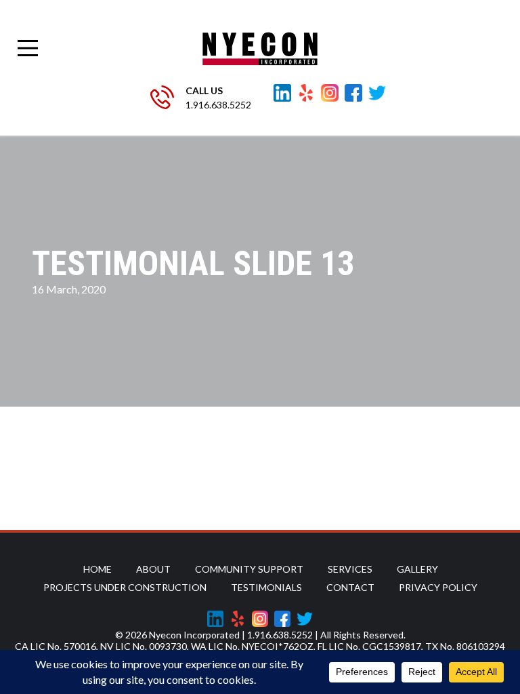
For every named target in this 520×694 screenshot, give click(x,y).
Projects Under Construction (125, 587)
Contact (350, 587)
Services (350, 569)
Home (97, 569)
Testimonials (266, 587)
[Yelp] (306, 93)
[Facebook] (353, 93)
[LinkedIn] (282, 93)
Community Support (249, 569)
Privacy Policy (438, 587)
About (153, 569)
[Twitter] (377, 93)
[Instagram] (330, 93)
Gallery (417, 569)
